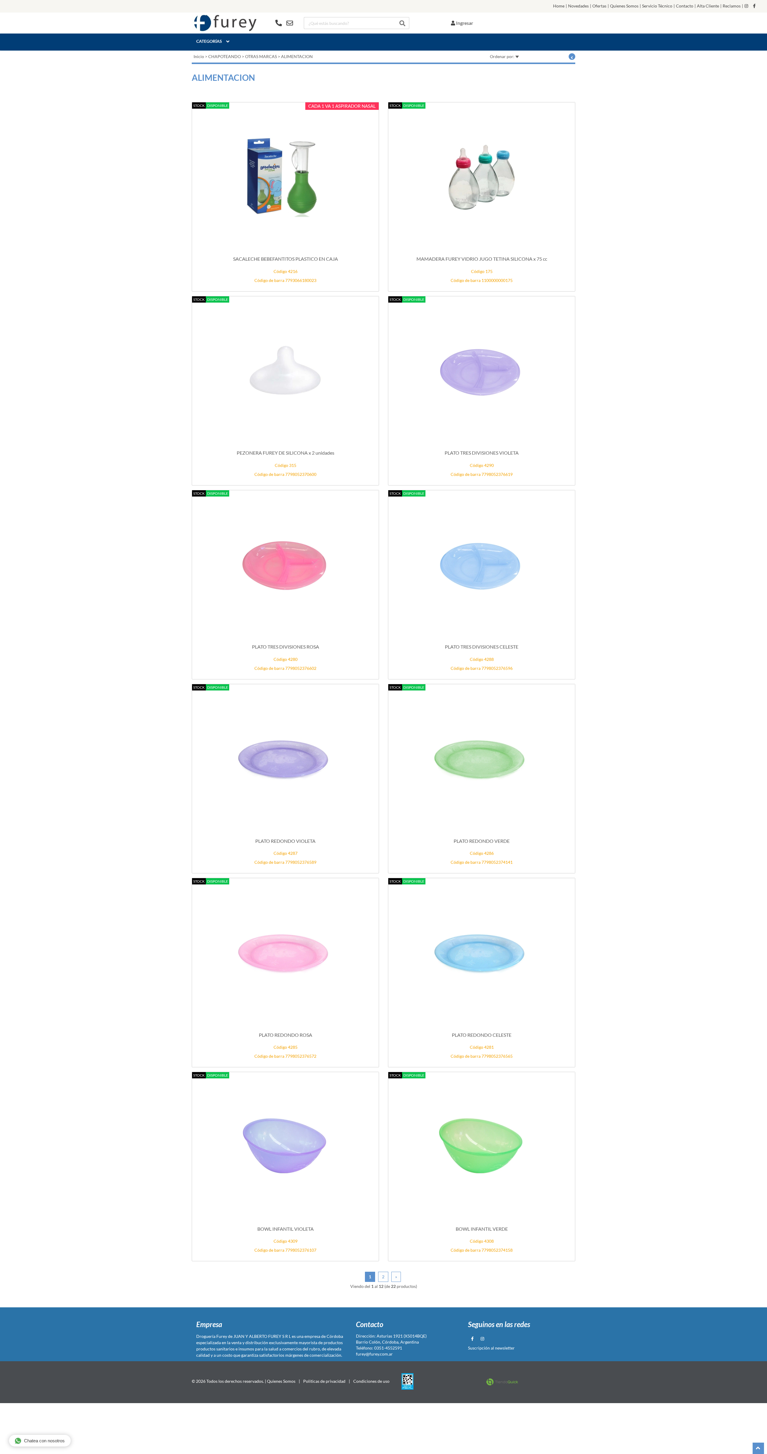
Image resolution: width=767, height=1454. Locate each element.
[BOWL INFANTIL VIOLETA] (285, 1146)
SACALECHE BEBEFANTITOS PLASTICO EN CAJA (285, 259)
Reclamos (732, 6)
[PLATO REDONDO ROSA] (285, 952)
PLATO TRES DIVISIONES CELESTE (481, 646)
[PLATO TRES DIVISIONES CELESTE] (481, 564)
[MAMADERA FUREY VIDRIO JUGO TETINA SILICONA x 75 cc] (481, 176)
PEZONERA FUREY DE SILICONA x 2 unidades (285, 453)
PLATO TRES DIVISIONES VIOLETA (482, 453)
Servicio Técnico (657, 6)
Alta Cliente (708, 6)
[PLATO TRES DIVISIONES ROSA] (285, 564)
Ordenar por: (502, 56)
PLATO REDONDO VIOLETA (285, 841)
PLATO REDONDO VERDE (482, 841)
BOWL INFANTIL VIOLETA (285, 1229)
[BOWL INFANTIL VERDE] (481, 1146)
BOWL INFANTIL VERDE (482, 1229)
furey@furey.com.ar (374, 1353)
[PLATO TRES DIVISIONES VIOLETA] (481, 370)
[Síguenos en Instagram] (746, 6)
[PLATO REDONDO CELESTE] (481, 952)
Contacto (684, 6)
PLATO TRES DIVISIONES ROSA (285, 646)
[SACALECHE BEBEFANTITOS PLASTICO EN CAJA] (285, 176)
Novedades (578, 6)
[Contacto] (284, 23)
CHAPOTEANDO (224, 56)
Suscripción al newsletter (491, 1347)
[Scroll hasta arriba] (758, 1448)
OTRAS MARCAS (261, 56)
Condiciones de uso (371, 1381)
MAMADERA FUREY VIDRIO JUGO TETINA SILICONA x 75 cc (481, 259)
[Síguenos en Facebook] (754, 6)
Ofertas (599, 6)
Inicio (199, 56)
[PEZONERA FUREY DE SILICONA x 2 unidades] (285, 370)
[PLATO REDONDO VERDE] (481, 758)
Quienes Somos (624, 6)
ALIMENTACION (297, 56)
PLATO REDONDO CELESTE (481, 1035)
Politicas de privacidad (324, 1381)
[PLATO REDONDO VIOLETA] (285, 758)
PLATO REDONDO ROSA (285, 1035)
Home (558, 6)
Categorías (209, 41)
